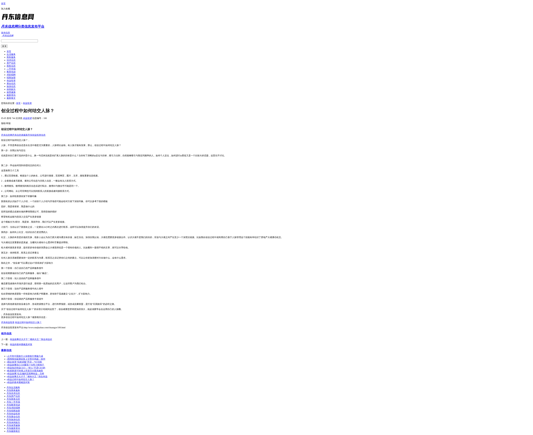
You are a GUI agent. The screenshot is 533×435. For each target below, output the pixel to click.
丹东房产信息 (13, 396)
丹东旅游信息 (13, 419)
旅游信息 (11, 86)
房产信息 (11, 63)
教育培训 (11, 72)
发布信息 (5, 33)
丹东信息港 (17, 135)
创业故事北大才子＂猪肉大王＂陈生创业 (27, 376)
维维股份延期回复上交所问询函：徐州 (26, 359)
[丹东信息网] (18, 20)
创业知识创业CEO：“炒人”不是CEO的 (26, 368)
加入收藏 (5, 8)
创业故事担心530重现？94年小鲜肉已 (25, 365)
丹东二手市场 (13, 402)
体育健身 (11, 92)
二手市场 (11, 69)
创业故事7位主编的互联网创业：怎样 (25, 373)
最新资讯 (11, 95)
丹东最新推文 (13, 431)
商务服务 (11, 57)
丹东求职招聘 (13, 408)
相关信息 (6, 333)
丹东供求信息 (13, 393)
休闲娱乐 (11, 89)
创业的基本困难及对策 (21, 344)
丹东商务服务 (13, 390)
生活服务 (11, 54)
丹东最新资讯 (13, 428)
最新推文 (11, 98)
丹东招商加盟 (13, 411)
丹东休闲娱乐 (13, 422)
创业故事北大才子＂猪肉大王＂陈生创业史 (31, 339)
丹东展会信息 (13, 416)
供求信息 (11, 60)
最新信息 (6, 350)
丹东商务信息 (13, 399)
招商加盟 (11, 77)
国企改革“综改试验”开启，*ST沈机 (24, 362)
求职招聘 (11, 75)
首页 (3, 3)
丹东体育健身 (13, 425)
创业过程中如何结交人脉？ (28, 322)
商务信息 (11, 66)
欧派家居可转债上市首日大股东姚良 (25, 370)
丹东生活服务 (13, 387)
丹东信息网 (6, 135)
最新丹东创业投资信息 (34, 135)
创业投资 (11, 80)
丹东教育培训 (13, 405)
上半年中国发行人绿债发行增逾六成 (25, 356)
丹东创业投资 (7, 322)
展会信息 (11, 83)
